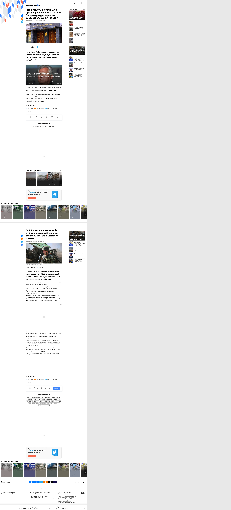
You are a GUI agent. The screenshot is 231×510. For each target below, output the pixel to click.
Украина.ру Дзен (56, 403)
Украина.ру (54, 397)
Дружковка (44, 405)
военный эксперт (35, 403)
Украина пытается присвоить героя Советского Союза (78, 75)
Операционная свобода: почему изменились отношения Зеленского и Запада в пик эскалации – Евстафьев (79, 70)
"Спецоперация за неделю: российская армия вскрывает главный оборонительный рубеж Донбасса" (42, 348)
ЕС (57, 397)
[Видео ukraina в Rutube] (55, 482)
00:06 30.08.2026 (29, 241)
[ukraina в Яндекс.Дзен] (50, 482)
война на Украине (47, 401)
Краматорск (38, 397)
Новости (28, 397)
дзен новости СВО (30, 401)
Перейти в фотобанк (39, 264)
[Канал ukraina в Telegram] (41, 482)
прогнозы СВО (49, 399)
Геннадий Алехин (47, 397)
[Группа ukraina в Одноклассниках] (45, 482)
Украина (49, 126)
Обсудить (56, 388)
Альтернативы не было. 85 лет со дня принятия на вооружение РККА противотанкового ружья (76, 52)
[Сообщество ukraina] (36, 482)
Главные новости (58, 401)
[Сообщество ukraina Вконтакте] (31, 482)
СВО (59, 397)
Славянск (33, 397)
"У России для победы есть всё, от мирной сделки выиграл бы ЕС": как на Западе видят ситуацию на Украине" (43, 352)
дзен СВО (39, 405)
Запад (49, 405)
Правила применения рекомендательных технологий (42, 498)
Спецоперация (36, 401)
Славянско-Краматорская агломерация (45, 403)
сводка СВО (44, 399)
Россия (42, 397)
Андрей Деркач (36, 126)
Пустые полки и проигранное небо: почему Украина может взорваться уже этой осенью (79, 59)
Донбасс (52, 401)
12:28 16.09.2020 (29, 20)
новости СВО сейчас (56, 399)
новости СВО (30, 399)
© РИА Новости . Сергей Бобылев (31, 264)
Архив (41, 488)
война (41, 401)
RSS (45, 488)
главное (29, 403)
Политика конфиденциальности (37, 497)
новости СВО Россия (37, 399)
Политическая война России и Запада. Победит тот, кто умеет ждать (79, 63)
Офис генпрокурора (43, 126)
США (53, 126)
